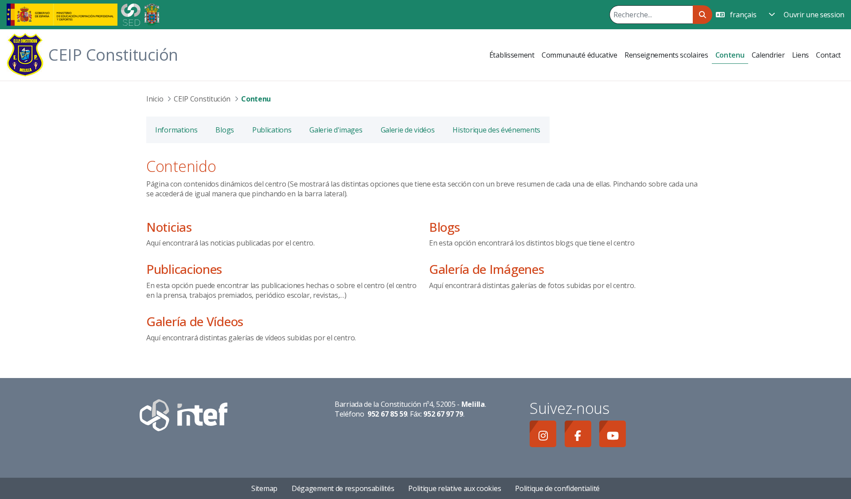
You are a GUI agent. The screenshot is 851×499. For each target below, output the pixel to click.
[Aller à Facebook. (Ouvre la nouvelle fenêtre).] (578, 434)
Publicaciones (184, 269)
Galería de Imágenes (486, 269)
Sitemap (264, 488)
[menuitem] (512, 55)
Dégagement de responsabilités (343, 488)
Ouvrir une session (814, 14)
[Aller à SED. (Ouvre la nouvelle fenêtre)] (131, 14)
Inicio (154, 99)
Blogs (444, 226)
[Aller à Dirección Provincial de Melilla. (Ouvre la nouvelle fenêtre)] (152, 14)
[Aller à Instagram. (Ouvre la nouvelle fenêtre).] (543, 434)
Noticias (169, 226)
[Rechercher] (702, 15)
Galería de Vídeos (194, 321)
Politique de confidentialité (557, 488)
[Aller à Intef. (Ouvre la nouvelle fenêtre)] (183, 414)
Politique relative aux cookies (454, 488)
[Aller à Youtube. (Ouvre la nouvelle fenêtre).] (612, 434)
